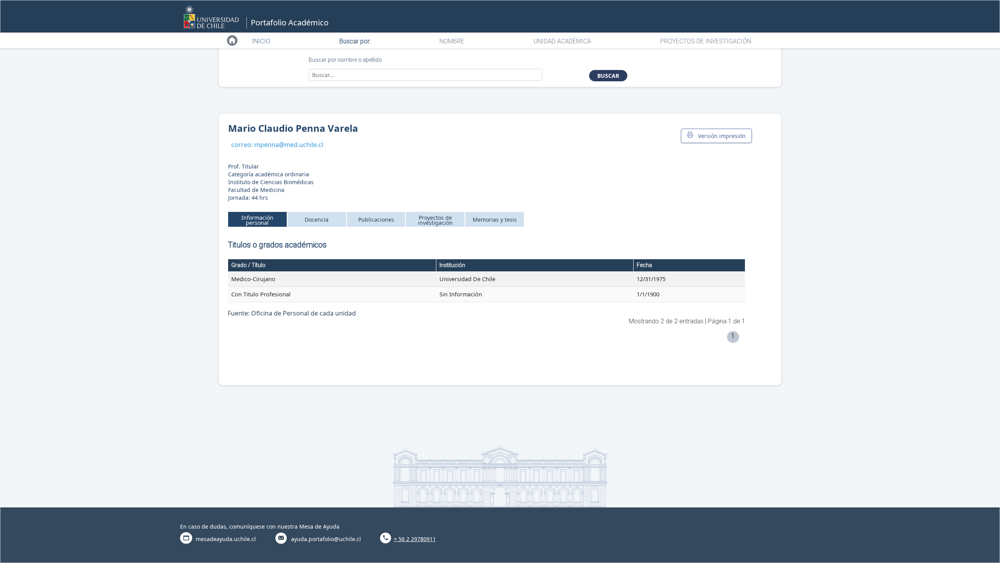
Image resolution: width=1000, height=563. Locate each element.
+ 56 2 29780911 (415, 539)
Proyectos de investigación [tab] (435, 220)
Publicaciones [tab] (376, 219)
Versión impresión (720, 136)
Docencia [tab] (317, 219)
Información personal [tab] (257, 220)
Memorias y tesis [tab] (495, 219)
